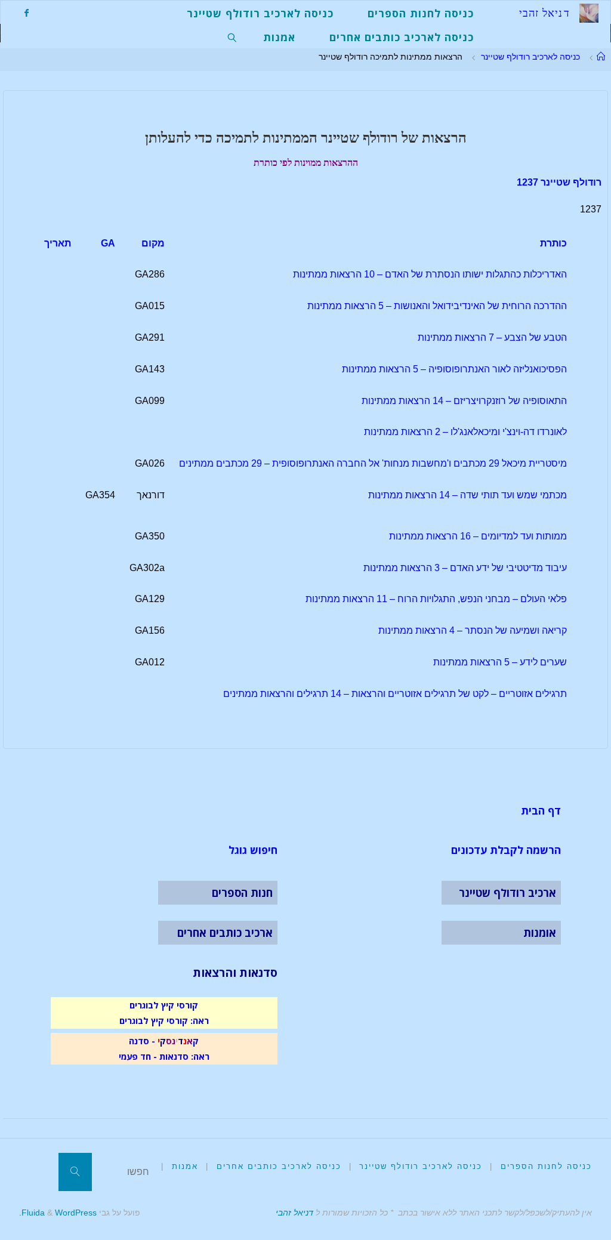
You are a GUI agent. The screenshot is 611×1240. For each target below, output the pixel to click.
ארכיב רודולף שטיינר (507, 893)
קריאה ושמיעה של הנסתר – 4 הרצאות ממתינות (472, 630)
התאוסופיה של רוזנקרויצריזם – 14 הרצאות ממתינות (464, 401)
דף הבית (541, 810)
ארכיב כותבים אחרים (225, 933)
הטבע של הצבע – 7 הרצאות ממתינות (492, 337)
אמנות (185, 1166)
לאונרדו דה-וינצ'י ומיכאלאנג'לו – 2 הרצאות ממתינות (465, 432)
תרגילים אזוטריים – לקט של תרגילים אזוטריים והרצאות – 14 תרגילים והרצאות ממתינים (395, 694)
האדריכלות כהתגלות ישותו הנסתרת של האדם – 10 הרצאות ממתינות (430, 274)
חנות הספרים (242, 893)
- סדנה (142, 1041)
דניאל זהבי (294, 1212)
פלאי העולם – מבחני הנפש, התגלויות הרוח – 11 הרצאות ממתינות (436, 599)
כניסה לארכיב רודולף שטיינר (530, 56)
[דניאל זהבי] (588, 12)
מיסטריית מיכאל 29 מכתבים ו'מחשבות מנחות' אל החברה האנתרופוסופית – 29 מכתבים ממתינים (373, 463)
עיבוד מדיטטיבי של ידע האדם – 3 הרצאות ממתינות (465, 568)
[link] (233, 36)
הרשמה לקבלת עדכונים (506, 850)
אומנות (539, 933)
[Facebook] (26, 13)
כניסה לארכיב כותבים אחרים (279, 1166)
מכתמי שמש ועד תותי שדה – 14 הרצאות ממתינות (467, 495)
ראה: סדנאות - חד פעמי (164, 1056)
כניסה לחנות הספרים (546, 1166)
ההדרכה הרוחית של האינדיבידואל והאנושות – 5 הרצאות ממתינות (437, 306)
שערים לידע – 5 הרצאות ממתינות (500, 662)
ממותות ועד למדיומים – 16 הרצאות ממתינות (478, 536)
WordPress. (58, 1212)
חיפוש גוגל (253, 850)
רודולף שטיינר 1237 (559, 182)
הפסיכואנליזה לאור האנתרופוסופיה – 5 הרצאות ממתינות (454, 369)
